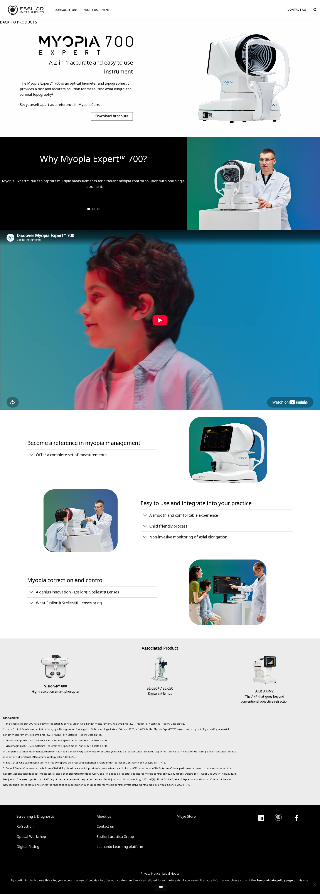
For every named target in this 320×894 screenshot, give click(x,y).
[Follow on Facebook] (297, 818)
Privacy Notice (150, 873)
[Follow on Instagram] (278, 817)
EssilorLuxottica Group (115, 836)
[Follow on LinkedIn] (261, 818)
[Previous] (9, 190)
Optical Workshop (31, 836)
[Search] (315, 10)
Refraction (25, 826)
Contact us (105, 826)
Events (106, 10)
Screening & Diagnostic (35, 816)
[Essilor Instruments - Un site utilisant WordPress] (25, 9)
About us (91, 10)
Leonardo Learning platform (120, 846)
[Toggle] (31, 455)
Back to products (18, 22)
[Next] (177, 190)
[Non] (314, 885)
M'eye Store (186, 816)
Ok (161, 887)
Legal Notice (171, 873)
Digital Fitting (28, 846)
